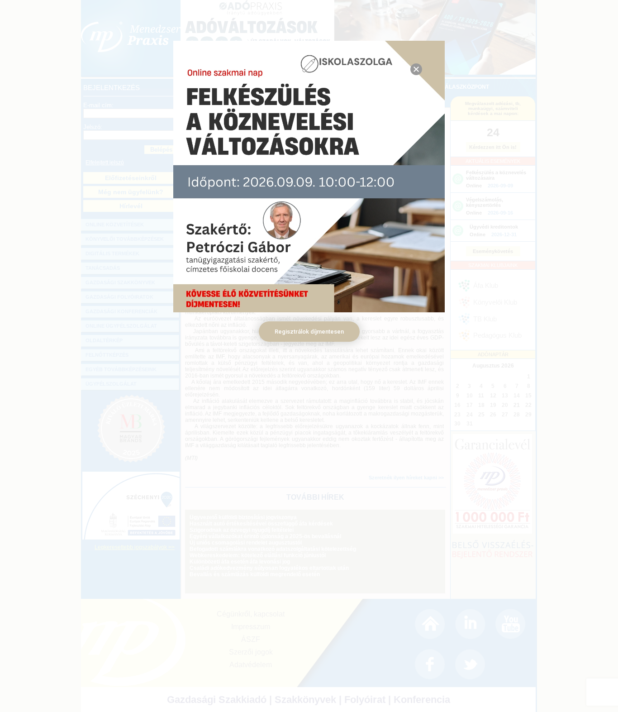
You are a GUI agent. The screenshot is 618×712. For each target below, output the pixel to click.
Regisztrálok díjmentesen (309, 331)
